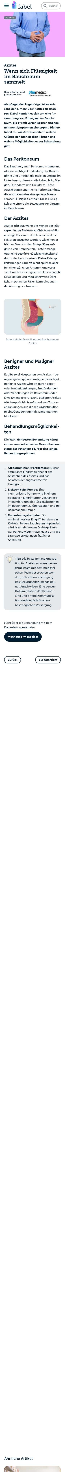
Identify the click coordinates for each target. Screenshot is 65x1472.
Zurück (13, 659)
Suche (53, 5)
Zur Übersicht (48, 659)
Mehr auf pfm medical (23, 636)
